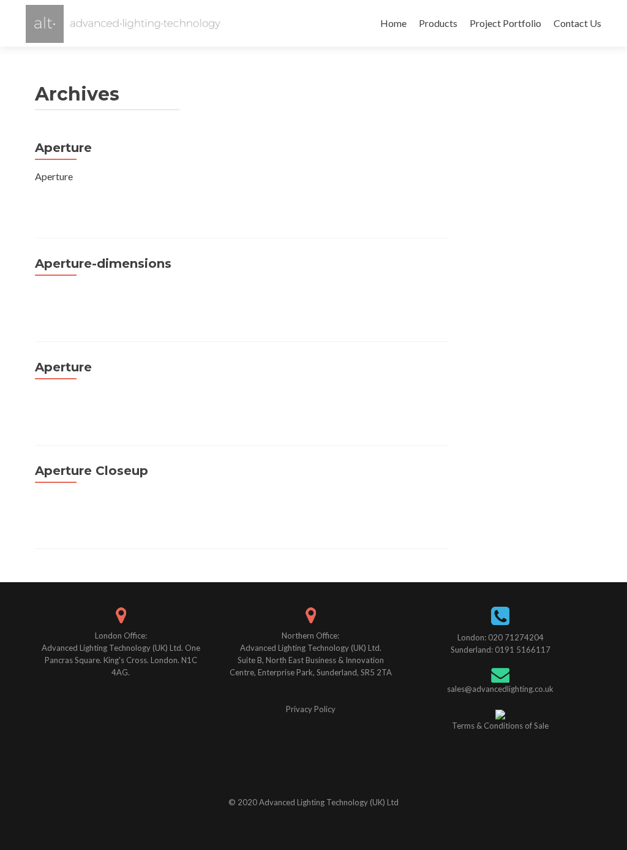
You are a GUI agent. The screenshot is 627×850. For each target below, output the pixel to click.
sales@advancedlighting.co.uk (500, 689)
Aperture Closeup (91, 470)
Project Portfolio (505, 23)
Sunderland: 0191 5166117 (500, 650)
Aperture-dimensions (103, 263)
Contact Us (577, 23)
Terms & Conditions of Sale (500, 725)
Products (438, 23)
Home (393, 23)
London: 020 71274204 (500, 637)
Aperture (63, 147)
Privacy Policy (311, 709)
